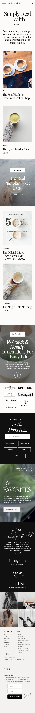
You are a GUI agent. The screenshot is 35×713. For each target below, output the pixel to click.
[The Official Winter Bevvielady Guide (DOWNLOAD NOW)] (17, 228)
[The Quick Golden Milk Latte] (17, 124)
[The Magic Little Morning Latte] (17, 282)
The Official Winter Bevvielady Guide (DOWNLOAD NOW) (14, 256)
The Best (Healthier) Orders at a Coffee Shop (16, 96)
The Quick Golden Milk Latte (16, 150)
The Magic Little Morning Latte (17, 308)
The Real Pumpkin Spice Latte (17, 183)
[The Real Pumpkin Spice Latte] (17, 198)
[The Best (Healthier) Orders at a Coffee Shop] (17, 69)
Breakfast (17, 170)
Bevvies (5, 91)
